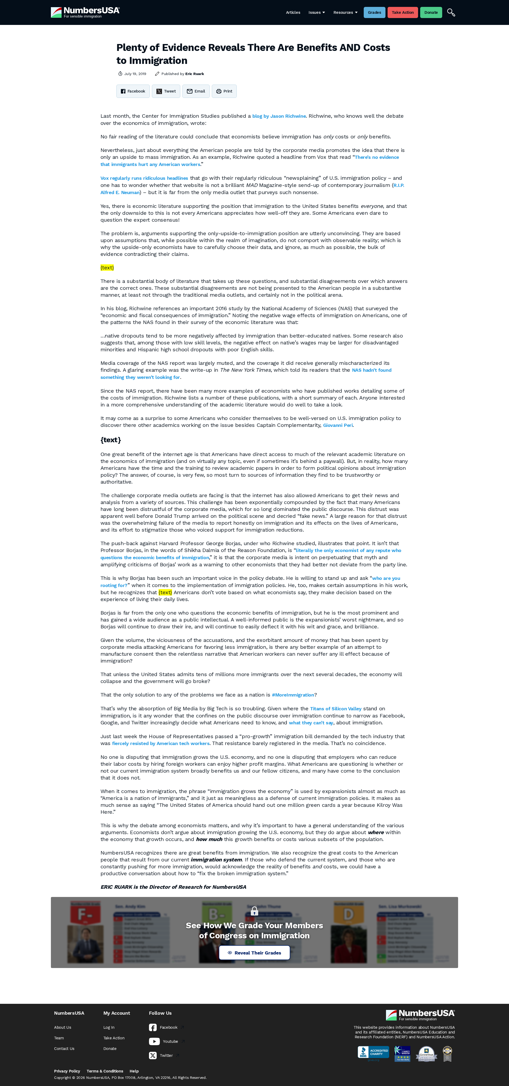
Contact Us (64, 1048)
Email (200, 91)
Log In (109, 1027)
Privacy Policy (67, 1071)
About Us (62, 1027)
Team (59, 1038)
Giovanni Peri (338, 425)
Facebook (137, 91)
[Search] (451, 12)
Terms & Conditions (105, 1071)
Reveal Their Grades (258, 953)
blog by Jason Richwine (279, 116)
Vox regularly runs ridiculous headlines (144, 178)
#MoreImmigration (293, 695)
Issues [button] (315, 12)
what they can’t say (311, 722)
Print (227, 91)
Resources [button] (343, 12)
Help (134, 1071)
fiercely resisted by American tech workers (160, 743)
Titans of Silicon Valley (335, 708)
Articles (293, 12)
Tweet (170, 91)
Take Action (114, 1038)
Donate (110, 1048)
